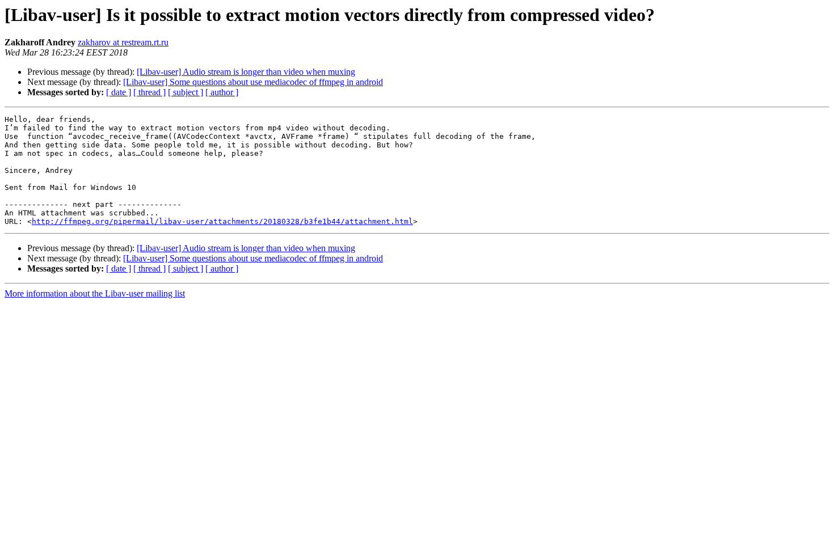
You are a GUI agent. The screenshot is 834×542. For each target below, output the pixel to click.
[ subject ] (185, 92)
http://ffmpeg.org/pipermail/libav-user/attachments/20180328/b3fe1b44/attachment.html (222, 221)
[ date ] (118, 92)
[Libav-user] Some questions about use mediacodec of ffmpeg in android (253, 82)
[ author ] (221, 92)
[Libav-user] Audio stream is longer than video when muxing (246, 72)
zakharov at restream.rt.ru (123, 42)
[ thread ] (149, 92)
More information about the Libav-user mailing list (95, 293)
